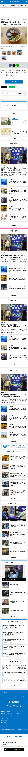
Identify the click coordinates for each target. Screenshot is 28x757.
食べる (8, 5)
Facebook (7, 705)
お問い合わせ (5, 718)
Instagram (16, 705)
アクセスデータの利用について (8, 715)
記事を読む (14, 81)
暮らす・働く (24, 5)
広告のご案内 (5, 720)
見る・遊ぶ (13, 5)
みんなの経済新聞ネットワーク (14, 737)
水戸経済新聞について (7, 711)
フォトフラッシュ (5, 19)
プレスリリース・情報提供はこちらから (10, 713)
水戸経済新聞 (14, 2)
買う (18, 5)
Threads (20, 705)
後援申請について (6, 722)
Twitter (12, 705)
